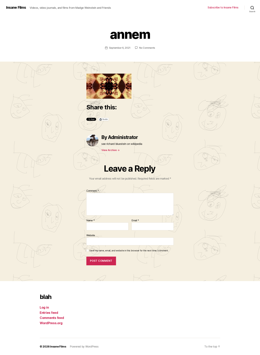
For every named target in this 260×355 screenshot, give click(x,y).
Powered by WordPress (84, 346)
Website (90, 235)
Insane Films (16, 7)
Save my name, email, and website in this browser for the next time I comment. (129, 250)
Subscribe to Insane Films (223, 7)
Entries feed (49, 313)
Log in (44, 307)
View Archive (110, 150)
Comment (92, 190)
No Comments (147, 47)
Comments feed (52, 318)
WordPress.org (51, 323)
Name (90, 220)
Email (135, 220)
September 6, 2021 (119, 47)
